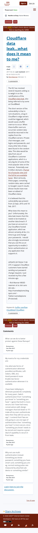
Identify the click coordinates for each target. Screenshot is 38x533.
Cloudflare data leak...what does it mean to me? (19, 48)
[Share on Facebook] (21, 67)
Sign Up (32, 3)
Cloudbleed (11, 310)
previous (8, 22)
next (15, 22)
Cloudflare (20, 310)
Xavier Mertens (24, 15)
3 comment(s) (13, 81)
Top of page (30, 500)
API (22, 519)
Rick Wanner (13, 77)
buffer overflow (21, 307)
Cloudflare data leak (16, 99)
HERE (10, 27)
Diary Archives (13, 511)
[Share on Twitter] (27, 67)
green (15, 10)
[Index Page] (7, 3)
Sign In (23, 3)
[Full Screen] (14, 67)
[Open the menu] (34, 9)
